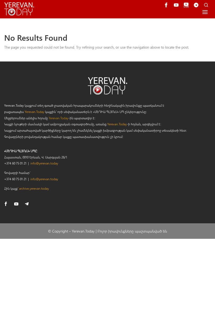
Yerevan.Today (34, 112)
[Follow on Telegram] (27, 204)
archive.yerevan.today (34, 188)
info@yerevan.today (44, 163)
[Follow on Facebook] (6, 204)
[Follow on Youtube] (16, 204)
